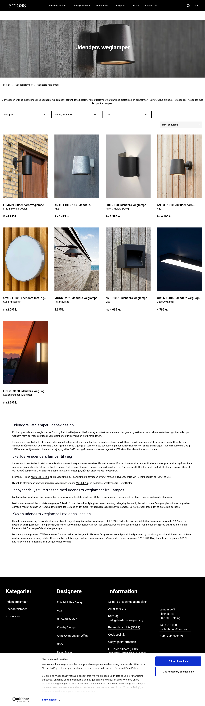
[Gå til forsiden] (16, 5)
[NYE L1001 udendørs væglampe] (128, 259)
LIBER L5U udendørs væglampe (126, 205)
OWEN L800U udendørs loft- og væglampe (23, 298)
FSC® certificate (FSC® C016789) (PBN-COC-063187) (127, 651)
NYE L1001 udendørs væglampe (126, 298)
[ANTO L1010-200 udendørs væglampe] (179, 166)
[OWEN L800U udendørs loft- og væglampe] (25, 259)
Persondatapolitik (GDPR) (124, 627)
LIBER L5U (141, 467)
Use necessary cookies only (178, 671)
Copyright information (122, 641)
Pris (109, 114)
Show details (49, 699)
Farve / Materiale (64, 114)
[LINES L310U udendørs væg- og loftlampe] (25, 352)
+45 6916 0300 (169, 625)
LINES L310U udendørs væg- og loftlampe (23, 391)
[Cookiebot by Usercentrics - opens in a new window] (21, 699)
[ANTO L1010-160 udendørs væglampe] (76, 166)
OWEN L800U (145, 538)
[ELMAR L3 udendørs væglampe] (25, 166)
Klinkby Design (66, 627)
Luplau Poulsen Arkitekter (135, 521)
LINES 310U (112, 521)
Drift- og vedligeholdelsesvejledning (125, 618)
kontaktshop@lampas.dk (175, 629)
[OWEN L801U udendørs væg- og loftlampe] (179, 259)
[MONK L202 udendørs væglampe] (76, 259)
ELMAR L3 (65, 503)
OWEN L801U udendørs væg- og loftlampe (178, 298)
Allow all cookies (178, 661)
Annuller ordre (117, 608)
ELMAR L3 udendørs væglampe (23, 205)
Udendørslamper (16, 609)
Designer (8, 114)
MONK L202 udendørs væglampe (75, 298)
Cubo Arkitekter (66, 534)
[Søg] (188, 5)
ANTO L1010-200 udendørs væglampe (175, 205)
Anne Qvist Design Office (72, 635)
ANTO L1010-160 (40, 476)
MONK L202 (82, 483)
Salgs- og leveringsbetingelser (127, 601)
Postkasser (13, 616)
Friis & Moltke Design (70, 602)
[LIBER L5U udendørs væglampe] (128, 166)
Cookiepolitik (116, 634)
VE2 (59, 610)
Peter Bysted (65, 652)
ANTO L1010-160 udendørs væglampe (72, 205)
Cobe (60, 644)
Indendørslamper (17, 601)
